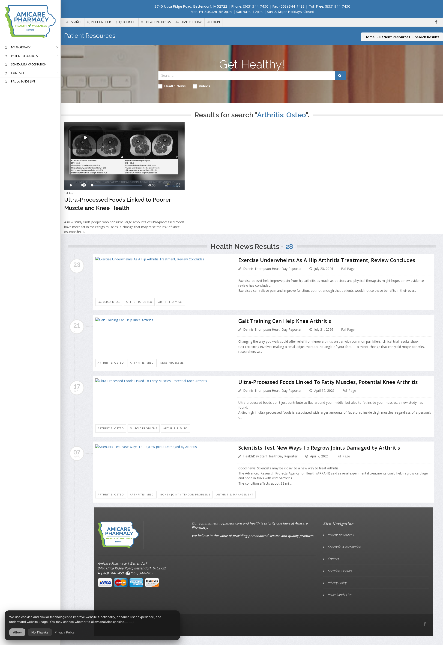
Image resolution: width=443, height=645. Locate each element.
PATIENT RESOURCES (24, 56)
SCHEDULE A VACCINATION (28, 64)
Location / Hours (157, 22)
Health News (175, 86)
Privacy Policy (336, 582)
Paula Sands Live (339, 594)
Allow (17, 632)
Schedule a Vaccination (344, 547)
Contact (333, 559)
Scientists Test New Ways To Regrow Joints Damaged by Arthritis (319, 447)
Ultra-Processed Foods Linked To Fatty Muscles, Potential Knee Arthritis (328, 381)
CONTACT (17, 73)
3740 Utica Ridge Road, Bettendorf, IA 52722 (191, 6)
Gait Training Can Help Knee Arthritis (284, 320)
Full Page (348, 268)
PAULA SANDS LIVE (23, 81)
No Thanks (39, 632)
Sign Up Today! (191, 22)
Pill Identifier (101, 22)
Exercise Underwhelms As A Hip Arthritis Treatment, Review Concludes (326, 259)
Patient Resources (394, 37)
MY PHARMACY (20, 47)
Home (370, 37)
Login (215, 22)
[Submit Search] (340, 75)
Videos (204, 86)
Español (75, 22)
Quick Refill (127, 22)
